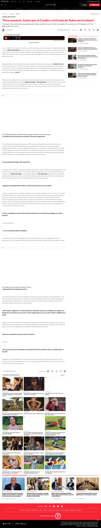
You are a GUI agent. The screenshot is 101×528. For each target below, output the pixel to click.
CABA (40, 510)
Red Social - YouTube (58, 506)
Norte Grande (64, 510)
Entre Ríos (51, 510)
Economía (27, 510)
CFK (19, 1)
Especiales (33, 8)
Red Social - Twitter (46, 506)
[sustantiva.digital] (24, 524)
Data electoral (49, 8)
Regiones (20, 8)
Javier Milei (13, 1)
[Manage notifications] (98, 520)
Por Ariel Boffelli (8, 29)
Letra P (5, 13)
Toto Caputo (29, 1)
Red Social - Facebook (50, 506)
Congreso (78, 510)
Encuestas (64, 8)
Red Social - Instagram (54, 506)
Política (17, 13)
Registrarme (95, 5)
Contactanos (40, 506)
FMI (24, 1)
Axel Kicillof (37, 1)
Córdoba (57, 510)
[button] (34, 114)
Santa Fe (45, 510)
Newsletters (79, 8)
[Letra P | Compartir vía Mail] (98, 30)
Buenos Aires (34, 510)
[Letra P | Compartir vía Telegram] (93, 30)
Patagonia (72, 510)
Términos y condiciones (82, 526)
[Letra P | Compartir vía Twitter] (85, 30)
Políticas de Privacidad (93, 526)
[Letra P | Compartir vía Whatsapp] (81, 30)
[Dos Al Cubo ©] (7, 524)
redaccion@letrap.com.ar (92, 524)
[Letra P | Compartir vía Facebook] (89, 30)
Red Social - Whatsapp (62, 506)
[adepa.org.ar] (17, 523)
